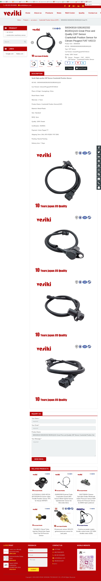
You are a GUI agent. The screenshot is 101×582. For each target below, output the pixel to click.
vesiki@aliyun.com (25, 5)
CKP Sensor (72, 59)
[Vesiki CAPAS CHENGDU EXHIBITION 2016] (6, 567)
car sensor (10, 32)
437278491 (57, 549)
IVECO (87, 57)
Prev (32, 42)
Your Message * (37, 439)
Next (60, 42)
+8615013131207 (59, 561)
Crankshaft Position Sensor (85, 59)
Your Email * (35, 425)
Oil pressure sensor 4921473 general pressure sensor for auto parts (63, 531)
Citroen (70, 57)
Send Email (82, 68)
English (89, 4)
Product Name (36, 432)
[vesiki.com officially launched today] (6, 553)
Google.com (10, 54)
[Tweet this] (72, 63)
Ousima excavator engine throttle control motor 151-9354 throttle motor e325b (86, 531)
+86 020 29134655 (11, 5)
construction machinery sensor (16, 35)
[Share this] (67, 63)
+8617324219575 (59, 552)
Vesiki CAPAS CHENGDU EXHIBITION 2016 (15, 565)
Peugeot (76, 57)
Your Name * (36, 418)
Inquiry (70, 68)
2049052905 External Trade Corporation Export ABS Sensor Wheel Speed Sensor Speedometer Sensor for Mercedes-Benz (63, 499)
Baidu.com (19, 54)
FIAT (82, 57)
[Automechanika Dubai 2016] (6, 560)
